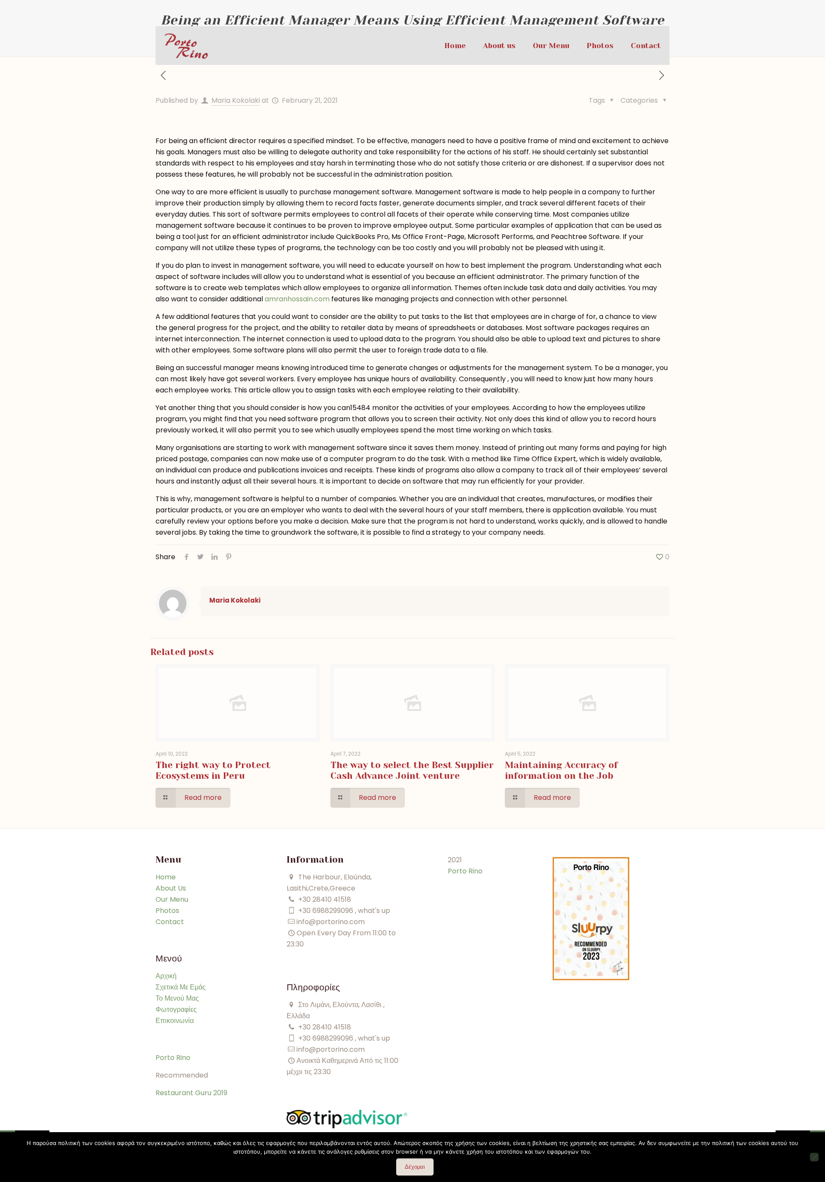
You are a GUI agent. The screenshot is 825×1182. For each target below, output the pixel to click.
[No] (814, 1157)
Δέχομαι (415, 1167)
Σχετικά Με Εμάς (181, 987)
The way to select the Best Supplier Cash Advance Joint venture (412, 770)
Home (166, 877)
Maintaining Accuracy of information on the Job (561, 770)
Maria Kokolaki (235, 100)
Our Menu (172, 899)
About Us (171, 888)
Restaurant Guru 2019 (191, 1093)
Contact (170, 922)
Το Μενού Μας (177, 998)
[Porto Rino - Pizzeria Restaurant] (186, 45)
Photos (167, 911)
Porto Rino (173, 1058)
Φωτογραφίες (176, 1009)
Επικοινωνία (175, 1021)
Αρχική (166, 976)
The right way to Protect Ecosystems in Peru (213, 770)
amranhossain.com (297, 299)
